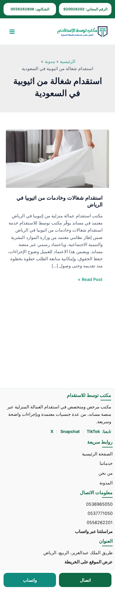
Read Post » (90, 279)
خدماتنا (106, 463)
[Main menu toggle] (12, 31)
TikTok (93, 431)
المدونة (106, 483)
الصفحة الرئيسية (97, 454)
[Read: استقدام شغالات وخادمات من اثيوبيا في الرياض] (57, 158)
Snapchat (70, 431)
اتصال (85, 580)
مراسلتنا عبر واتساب (94, 531)
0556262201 (100, 522)
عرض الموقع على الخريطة (89, 562)
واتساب (30, 580)
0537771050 (100, 513)
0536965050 (99, 504)
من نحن (105, 473)
